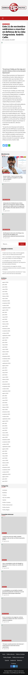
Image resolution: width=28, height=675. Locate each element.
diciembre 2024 (6, 328)
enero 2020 (5, 465)
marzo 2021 (5, 432)
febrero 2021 (5, 435)
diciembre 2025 (6, 300)
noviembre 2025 (6, 303)
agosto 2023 (5, 365)
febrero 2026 (5, 296)
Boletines (4, 492)
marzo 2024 (5, 349)
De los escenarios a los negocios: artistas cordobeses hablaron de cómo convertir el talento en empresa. (13, 268)
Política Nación (6, 507)
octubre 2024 (5, 333)
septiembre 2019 (6, 474)
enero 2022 (5, 409)
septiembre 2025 (6, 307)
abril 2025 (4, 319)
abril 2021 (4, 430)
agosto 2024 (5, 337)
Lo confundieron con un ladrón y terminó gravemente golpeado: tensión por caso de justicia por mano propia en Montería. (14, 262)
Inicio (3, 654)
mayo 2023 (5, 372)
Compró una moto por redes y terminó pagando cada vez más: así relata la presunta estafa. (13, 253)
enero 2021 (5, 437)
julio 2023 (4, 367)
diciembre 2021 (6, 411)
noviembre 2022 (6, 386)
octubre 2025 (5, 305)
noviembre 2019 (6, 469)
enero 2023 (5, 381)
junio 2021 (4, 425)
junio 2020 (4, 453)
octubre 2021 (5, 416)
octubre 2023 (5, 361)
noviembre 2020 (6, 442)
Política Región (5, 509)
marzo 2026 (5, 293)
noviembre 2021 (6, 414)
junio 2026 (4, 287)
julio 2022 (4, 395)
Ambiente (4, 490)
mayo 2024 (5, 344)
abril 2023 (4, 374)
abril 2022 (4, 402)
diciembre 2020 (6, 439)
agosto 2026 (5, 282)
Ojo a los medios (6, 497)
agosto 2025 (5, 310)
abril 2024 (4, 347)
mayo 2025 (5, 317)
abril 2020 (4, 458)
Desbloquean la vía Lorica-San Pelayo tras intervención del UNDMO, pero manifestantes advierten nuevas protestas (13, 234)
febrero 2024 (5, 351)
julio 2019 (4, 479)
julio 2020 (4, 451)
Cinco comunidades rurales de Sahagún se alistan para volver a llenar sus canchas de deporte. (13, 257)
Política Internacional (7, 504)
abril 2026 (4, 291)
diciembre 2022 (6, 384)
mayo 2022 (5, 400)
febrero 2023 (5, 379)
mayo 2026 (5, 289)
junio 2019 (4, 481)
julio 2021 (4, 423)
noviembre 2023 (6, 358)
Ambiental (13, 660)
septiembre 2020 (6, 446)
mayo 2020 (5, 455)
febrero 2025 (5, 324)
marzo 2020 (5, 460)
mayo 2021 (5, 428)
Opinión (4, 500)
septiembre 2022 (6, 391)
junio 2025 (4, 314)
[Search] (25, 18)
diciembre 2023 (6, 356)
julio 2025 (4, 312)
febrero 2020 (5, 462)
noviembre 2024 (6, 330)
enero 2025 (5, 326)
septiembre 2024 (6, 335)
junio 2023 (4, 370)
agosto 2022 (5, 393)
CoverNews (13, 672)
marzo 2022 (5, 405)
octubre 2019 (5, 472)
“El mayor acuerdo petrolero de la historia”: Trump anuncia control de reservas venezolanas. (14, 272)
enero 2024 (5, 354)
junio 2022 (4, 398)
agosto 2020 (5, 448)
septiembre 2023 (6, 363)
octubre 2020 (5, 444)
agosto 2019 (5, 476)
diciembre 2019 (6, 467)
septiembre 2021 (6, 418)
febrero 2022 (5, 407)
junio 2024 (4, 342)
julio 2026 (4, 284)
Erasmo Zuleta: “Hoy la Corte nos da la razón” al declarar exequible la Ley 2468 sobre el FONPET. (12, 177)
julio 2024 (4, 340)
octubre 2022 (5, 388)
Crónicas (4, 495)
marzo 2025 (5, 321)
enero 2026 (5, 298)
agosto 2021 (5, 421)
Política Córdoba (6, 24)
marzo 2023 (5, 377)
